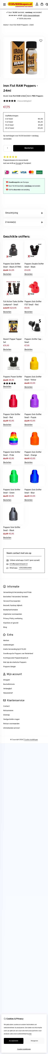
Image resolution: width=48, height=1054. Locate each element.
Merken (6, 640)
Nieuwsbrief (8, 693)
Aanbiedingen (8, 645)
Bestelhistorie (9, 684)
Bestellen (7, 274)
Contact (6, 706)
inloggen (6, 680)
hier (30, 1034)
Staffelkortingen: (12, 116)
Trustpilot (27, 163)
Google (18, 163)
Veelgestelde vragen (11, 719)
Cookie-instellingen (31, 740)
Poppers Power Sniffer (12, 377)
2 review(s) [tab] (10, 222)
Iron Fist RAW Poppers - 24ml (22, 25)
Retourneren (8, 711)
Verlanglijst (7, 689)
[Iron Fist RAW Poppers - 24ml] (24, 78)
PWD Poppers (37, 96)
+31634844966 (25, 568)
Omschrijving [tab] (11, 213)
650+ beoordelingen (31, 16)
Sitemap (6, 715)
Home (5, 25)
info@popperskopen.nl (19, 564)
